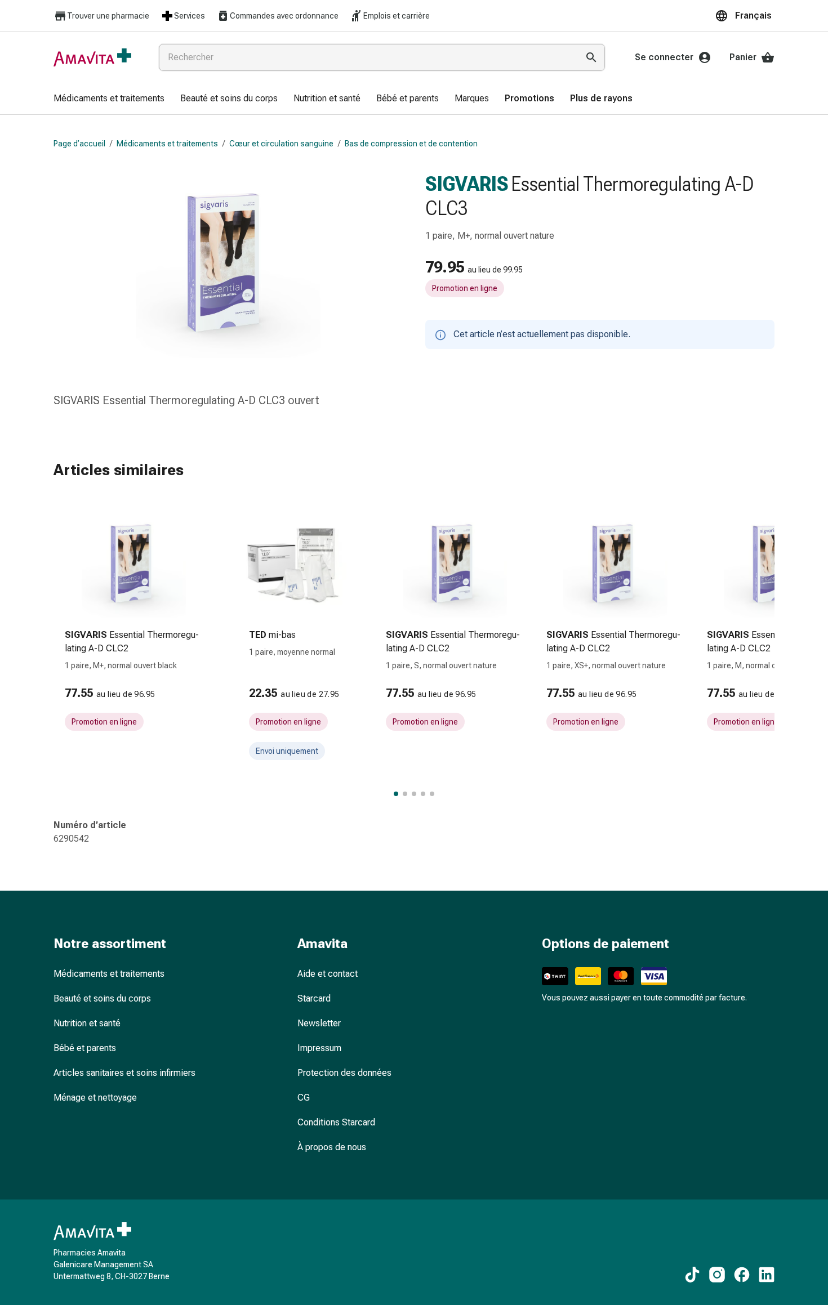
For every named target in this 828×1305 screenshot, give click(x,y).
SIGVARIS (467, 184)
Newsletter (319, 1023)
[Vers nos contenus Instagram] (717, 1274)
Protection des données (344, 1072)
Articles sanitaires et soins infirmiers (124, 1072)
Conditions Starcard (336, 1122)
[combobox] (366, 57)
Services (189, 15)
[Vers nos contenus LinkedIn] (766, 1274)
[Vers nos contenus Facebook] (742, 1274)
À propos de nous (331, 1147)
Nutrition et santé (87, 1023)
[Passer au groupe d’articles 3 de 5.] (414, 794)
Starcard (314, 998)
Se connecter (664, 57)
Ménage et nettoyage (95, 1097)
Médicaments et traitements (167, 143)
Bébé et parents (85, 1048)
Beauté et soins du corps (102, 998)
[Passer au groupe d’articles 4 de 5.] (423, 794)
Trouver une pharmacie (108, 15)
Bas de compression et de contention (411, 143)
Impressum (319, 1048)
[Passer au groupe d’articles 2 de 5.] (405, 794)
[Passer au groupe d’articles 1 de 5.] (396, 794)
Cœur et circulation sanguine (281, 143)
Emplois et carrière (396, 15)
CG (303, 1097)
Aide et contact (327, 973)
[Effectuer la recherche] (591, 57)
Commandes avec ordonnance (284, 15)
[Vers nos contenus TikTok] (692, 1274)
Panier (742, 57)
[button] (744, 16)
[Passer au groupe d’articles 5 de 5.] (432, 794)
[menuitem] (109, 99)
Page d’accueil (79, 143)
